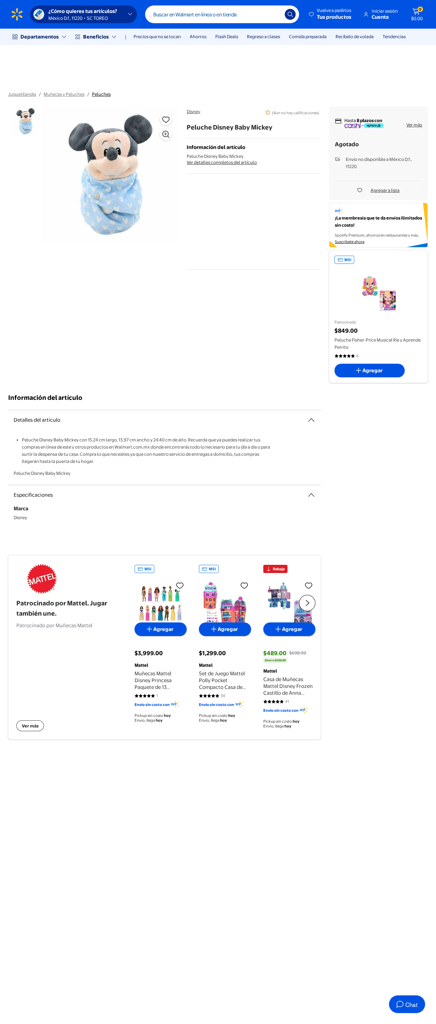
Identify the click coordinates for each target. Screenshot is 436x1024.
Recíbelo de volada (355, 36)
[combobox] (222, 14)
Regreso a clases (263, 36)
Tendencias (394, 36)
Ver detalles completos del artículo (222, 162)
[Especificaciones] (311, 495)
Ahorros (198, 36)
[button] (331, 14)
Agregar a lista (385, 190)
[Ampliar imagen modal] (166, 134)
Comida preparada (308, 36)
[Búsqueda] (290, 14)
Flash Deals (226, 36)
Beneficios (96, 36)
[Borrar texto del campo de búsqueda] (274, 14)
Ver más (414, 124)
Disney (193, 111)
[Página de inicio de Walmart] (17, 14)
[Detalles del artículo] (311, 420)
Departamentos (39, 36)
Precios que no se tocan (157, 36)
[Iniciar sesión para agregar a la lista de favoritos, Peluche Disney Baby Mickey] (166, 119)
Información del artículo (45, 398)
